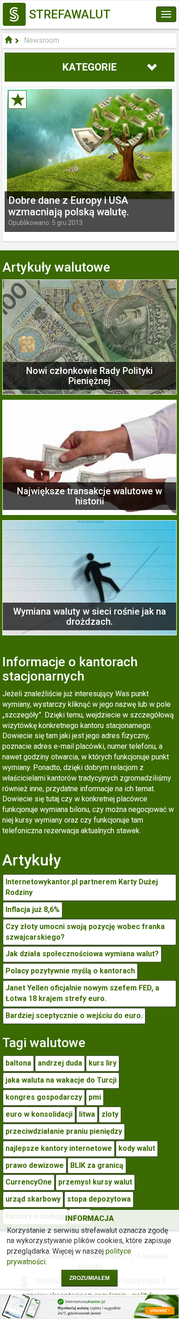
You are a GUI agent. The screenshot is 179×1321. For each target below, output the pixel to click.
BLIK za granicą (96, 1165)
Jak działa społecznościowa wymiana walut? (82, 953)
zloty (109, 1114)
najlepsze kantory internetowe (59, 1148)
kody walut (136, 1148)
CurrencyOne (29, 1182)
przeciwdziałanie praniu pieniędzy (64, 1131)
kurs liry (103, 1063)
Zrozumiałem (89, 1278)
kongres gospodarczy (44, 1097)
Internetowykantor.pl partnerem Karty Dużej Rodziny (82, 887)
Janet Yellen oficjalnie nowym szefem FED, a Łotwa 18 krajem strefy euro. (82, 993)
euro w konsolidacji (39, 1114)
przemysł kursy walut (95, 1182)
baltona (18, 1063)
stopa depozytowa (99, 1199)
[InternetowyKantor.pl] (89, 1306)
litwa (87, 1114)
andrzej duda (60, 1063)
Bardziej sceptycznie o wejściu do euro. (74, 1015)
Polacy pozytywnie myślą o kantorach (70, 970)
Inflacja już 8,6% (33, 909)
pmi (95, 1097)
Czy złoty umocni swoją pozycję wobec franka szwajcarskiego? (85, 932)
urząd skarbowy (33, 1199)
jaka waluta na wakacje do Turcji (61, 1080)
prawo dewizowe (35, 1165)
